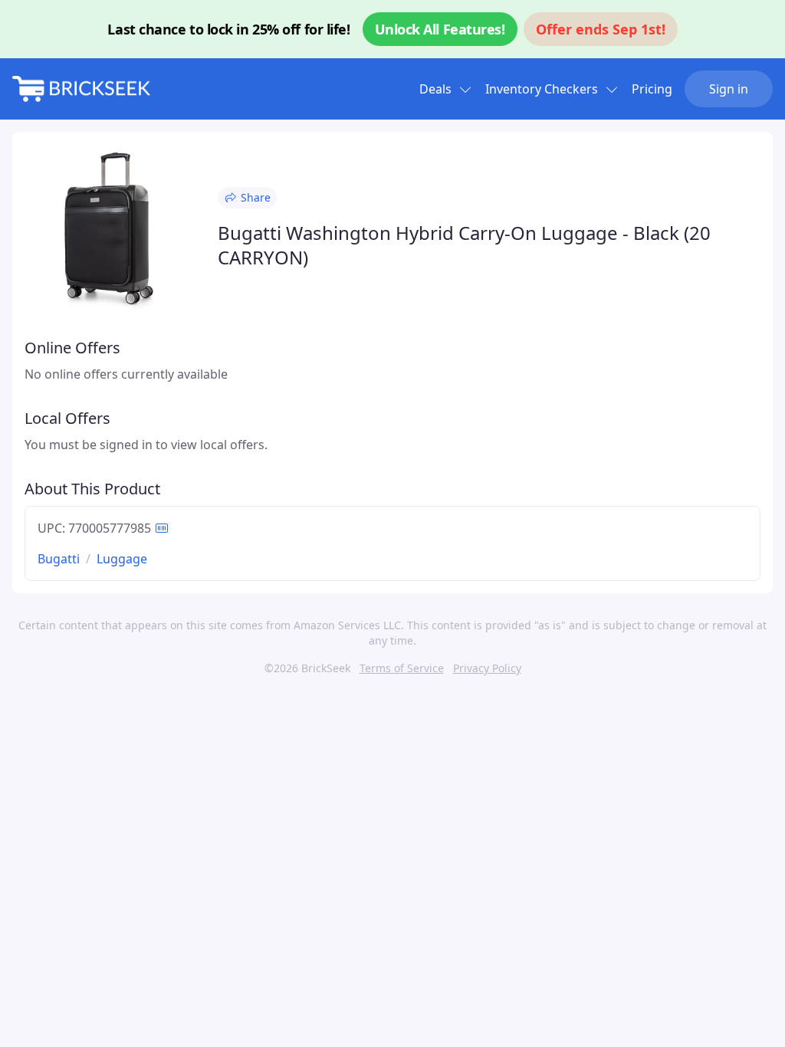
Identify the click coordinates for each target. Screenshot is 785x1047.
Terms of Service (402, 668)
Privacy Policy (487, 668)
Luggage (122, 558)
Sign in (728, 88)
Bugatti (59, 558)
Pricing (652, 88)
